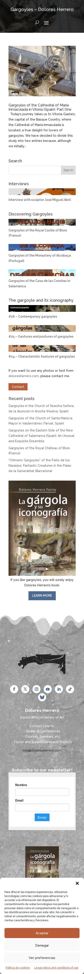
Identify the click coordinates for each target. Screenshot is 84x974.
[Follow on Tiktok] (70, 689)
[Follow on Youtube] (48, 689)
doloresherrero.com (24, 376)
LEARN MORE (42, 595)
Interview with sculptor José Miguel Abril (40, 200)
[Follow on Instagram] (36, 689)
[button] (77, 883)
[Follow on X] (25, 689)
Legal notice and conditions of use (56, 967)
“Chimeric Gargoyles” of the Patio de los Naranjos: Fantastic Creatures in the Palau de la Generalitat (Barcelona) (40, 465)
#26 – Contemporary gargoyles (33, 316)
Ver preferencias (42, 958)
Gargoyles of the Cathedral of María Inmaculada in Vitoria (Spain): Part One (40, 107)
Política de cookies (18, 967)
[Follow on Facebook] (14, 689)
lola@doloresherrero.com (42, 750)
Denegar (42, 945)
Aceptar (42, 933)
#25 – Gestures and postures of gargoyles (41, 336)
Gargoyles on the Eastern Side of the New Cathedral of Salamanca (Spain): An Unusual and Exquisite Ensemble (41, 436)
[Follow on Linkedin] (59, 689)
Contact (18, 387)
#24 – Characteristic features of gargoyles (42, 356)
